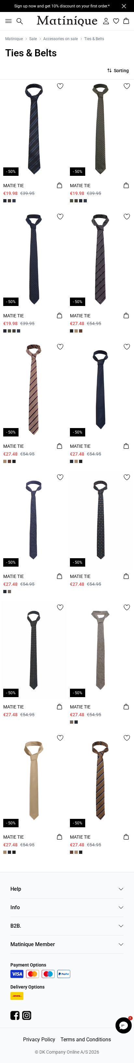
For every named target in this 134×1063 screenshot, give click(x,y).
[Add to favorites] (60, 86)
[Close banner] (124, 6)
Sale (33, 39)
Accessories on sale (60, 39)
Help (15, 889)
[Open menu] (7, 21)
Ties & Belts (94, 39)
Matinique (14, 39)
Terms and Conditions (85, 1039)
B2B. (15, 926)
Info (15, 907)
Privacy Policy (39, 1039)
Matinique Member (32, 944)
